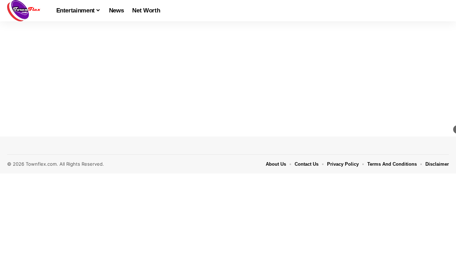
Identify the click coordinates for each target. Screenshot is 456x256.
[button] (443, 10)
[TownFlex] (26, 10)
